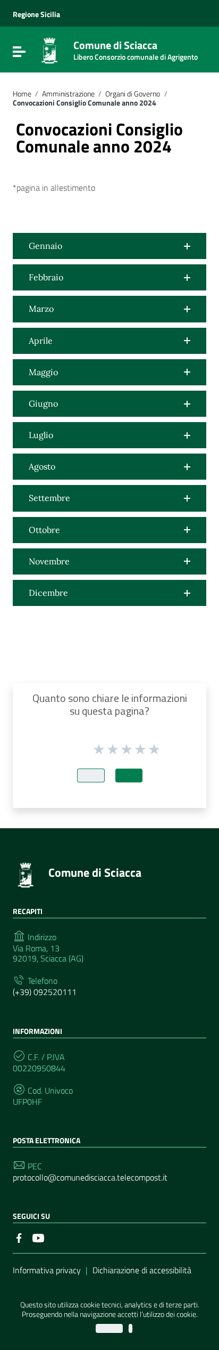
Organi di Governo (132, 94)
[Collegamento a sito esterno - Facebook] (19, 1237)
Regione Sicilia (36, 14)
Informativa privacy (47, 1270)
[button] (109, 246)
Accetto (109, 1328)
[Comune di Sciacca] (49, 49)
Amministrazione (68, 94)
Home (22, 94)
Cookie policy (130, 1328)
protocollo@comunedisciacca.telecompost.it (90, 1178)
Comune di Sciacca (135, 48)
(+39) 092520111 (45, 992)
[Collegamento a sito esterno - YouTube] (38, 1237)
